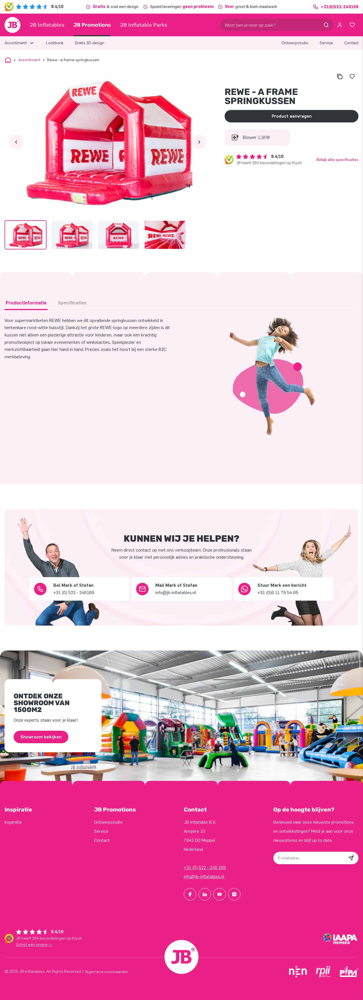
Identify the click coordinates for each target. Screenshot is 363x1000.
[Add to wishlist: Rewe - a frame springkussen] (352, 76)
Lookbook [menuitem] (55, 43)
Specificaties (72, 303)
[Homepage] (12, 25)
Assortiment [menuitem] (16, 43)
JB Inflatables (46, 25)
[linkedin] (205, 894)
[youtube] (219, 894)
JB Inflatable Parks (143, 25)
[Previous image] (16, 142)
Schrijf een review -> (34, 944)
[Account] (340, 25)
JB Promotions (92, 25)
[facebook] (190, 894)
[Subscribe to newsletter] (351, 858)
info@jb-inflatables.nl (204, 876)
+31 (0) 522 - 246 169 (205, 867)
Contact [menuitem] (351, 43)
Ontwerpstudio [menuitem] (295, 43)
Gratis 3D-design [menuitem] (89, 43)
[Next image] (199, 142)
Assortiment (29, 60)
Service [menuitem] (326, 43)
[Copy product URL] (340, 76)
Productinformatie (26, 303)
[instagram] (234, 894)
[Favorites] (352, 25)
